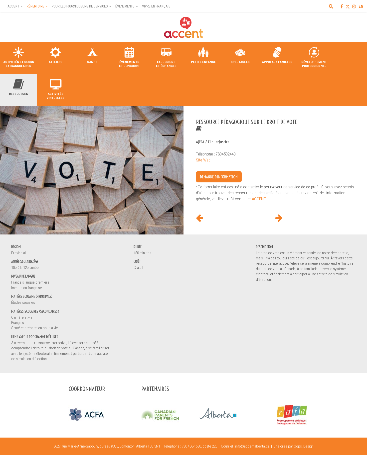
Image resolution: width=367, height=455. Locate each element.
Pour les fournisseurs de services (80, 6)
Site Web (203, 159)
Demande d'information (219, 176)
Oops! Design (304, 446)
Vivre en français (156, 6)
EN (361, 6)
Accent (13, 6)
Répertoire (35, 6)
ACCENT (258, 198)
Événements (125, 6)
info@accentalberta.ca (252, 446)
